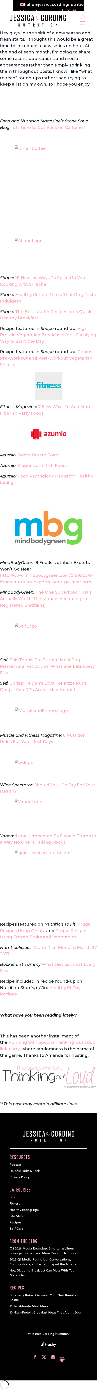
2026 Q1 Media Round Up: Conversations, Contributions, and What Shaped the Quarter (44, 1261)
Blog (13, 1197)
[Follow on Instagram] (53, 1357)
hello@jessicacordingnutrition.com (60, 4)
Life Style (16, 1216)
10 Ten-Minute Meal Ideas (29, 1306)
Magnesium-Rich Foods (43, 465)
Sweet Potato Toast (38, 455)
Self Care (16, 1228)
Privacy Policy (20, 1177)
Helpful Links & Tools (25, 1171)
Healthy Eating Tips (24, 1209)
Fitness (15, 1203)
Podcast (15, 1164)
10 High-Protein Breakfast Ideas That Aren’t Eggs (46, 1312)
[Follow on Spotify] (62, 1357)
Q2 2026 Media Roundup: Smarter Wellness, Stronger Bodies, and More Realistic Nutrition (44, 1250)
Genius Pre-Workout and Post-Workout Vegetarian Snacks (46, 358)
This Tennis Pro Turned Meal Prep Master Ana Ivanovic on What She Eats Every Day (47, 666)
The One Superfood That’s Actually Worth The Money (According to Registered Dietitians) (46, 599)
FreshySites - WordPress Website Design (48, 1344)
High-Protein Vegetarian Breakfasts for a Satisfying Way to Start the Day (48, 335)
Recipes (15, 1222)
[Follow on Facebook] (35, 1357)
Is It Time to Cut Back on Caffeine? (49, 127)
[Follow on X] (44, 1357)
